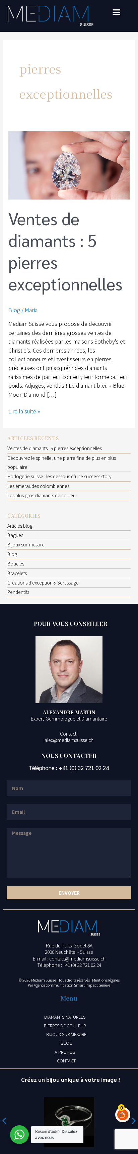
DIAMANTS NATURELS (64, 1017)
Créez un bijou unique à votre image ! (70, 1079)
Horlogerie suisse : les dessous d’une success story (59, 476)
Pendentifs (18, 592)
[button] (116, 12)
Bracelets (17, 573)
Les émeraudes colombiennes (38, 486)
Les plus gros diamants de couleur (42, 495)
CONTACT (66, 1060)
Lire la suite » (24, 411)
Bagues (15, 535)
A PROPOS (65, 1052)
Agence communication (53, 985)
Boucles (15, 563)
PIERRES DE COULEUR (65, 1025)
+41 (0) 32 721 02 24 (84, 767)
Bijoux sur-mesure (26, 544)
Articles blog (19, 525)
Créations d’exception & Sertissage (43, 582)
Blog (14, 310)
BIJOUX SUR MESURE (66, 1034)
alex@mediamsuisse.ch (69, 740)
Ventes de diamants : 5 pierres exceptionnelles (54, 448)
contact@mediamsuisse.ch (77, 958)
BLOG (66, 1043)
